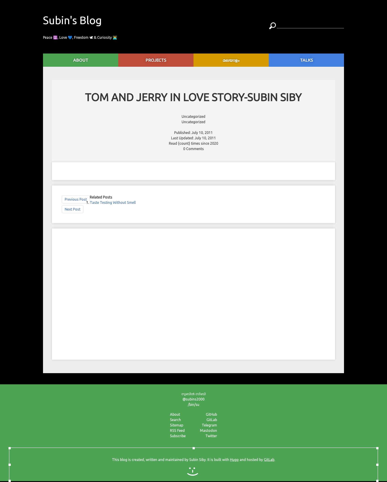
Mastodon (208, 430)
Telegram (209, 425)
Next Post (72, 209)
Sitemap (176, 425)
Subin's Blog (72, 20)
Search (175, 420)
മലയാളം (231, 60)
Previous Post (76, 199)
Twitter (211, 436)
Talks (306, 60)
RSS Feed (177, 430)
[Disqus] (193, 293)
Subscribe (178, 436)
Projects (156, 60)
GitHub (211, 414)
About (175, 414)
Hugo (234, 460)
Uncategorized (193, 116)
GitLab (211, 420)
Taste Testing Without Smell (113, 202)
